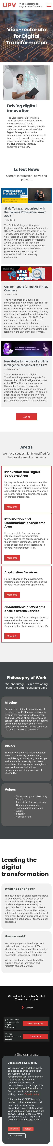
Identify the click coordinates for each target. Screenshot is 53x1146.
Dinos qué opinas (35, 1023)
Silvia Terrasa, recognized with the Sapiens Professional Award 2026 (25, 212)
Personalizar (16, 1136)
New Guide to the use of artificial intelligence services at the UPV (26, 363)
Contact (29, 1007)
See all (26, 416)
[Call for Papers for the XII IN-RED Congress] (26, 274)
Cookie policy (31, 1094)
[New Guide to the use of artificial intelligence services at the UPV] (26, 349)
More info (12, 506)
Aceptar (14, 1129)
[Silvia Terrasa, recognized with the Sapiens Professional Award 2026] (26, 196)
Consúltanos (35, 1036)
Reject (28, 1129)
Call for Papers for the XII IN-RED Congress (26, 288)
